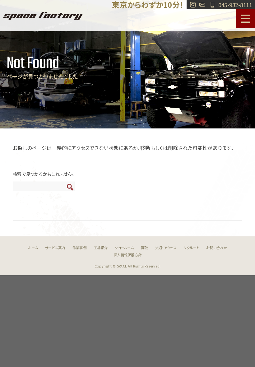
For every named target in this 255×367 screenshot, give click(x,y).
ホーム (33, 247)
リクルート (191, 247)
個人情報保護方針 (127, 254)
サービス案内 (55, 247)
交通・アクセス (166, 247)
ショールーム (124, 247)
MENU (245, 18)
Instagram (192, 4)
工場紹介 (101, 247)
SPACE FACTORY (43, 15)
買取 (144, 247)
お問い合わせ (202, 4)
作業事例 (79, 247)
